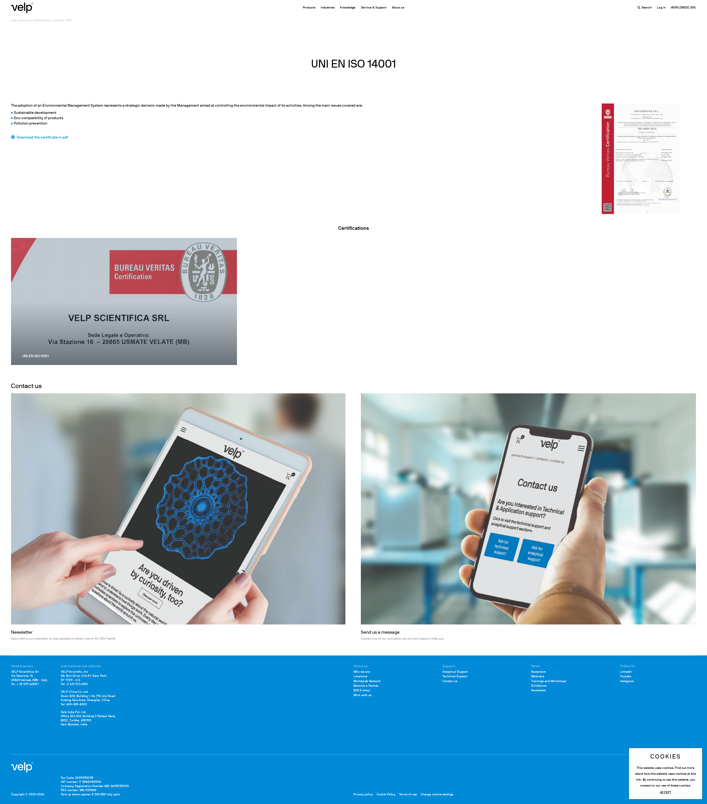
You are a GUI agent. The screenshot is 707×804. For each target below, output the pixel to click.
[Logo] (22, 7)
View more (124, 301)
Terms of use (408, 794)
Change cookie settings (437, 794)
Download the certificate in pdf (42, 137)
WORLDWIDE (680, 7)
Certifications (41, 20)
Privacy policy (363, 794)
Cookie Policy (386, 794)
